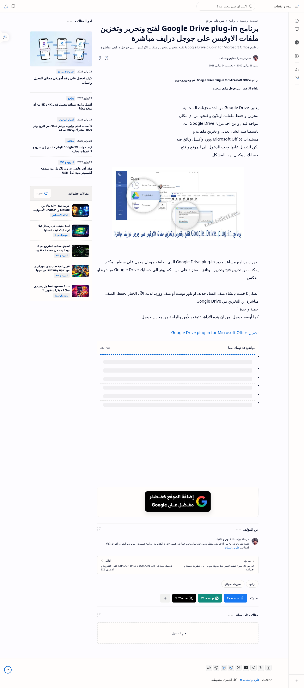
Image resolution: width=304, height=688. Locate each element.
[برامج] (252, 584)
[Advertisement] (135, 113)
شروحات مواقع (66, 71)
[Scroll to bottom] (8, 670)
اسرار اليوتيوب (66, 119)
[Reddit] (209, 668)
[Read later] (106, 58)
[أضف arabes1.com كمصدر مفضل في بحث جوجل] (178, 501)
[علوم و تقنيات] (235, 58)
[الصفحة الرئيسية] (297, 21)
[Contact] (297, 77)
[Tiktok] (224, 668)
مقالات (70, 141)
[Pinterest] (216, 668)
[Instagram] (231, 668)
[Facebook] (268, 668)
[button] (297, 6)
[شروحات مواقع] (232, 584)
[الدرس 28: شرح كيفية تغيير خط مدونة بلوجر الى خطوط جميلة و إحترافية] (218, 565)
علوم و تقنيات (283, 6)
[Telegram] (253, 668)
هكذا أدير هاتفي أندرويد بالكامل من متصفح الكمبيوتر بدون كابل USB (66, 170)
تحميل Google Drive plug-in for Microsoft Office (215, 332)
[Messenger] (239, 668)
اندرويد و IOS (67, 162)
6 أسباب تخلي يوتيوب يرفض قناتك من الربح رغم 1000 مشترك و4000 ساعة (62, 128)
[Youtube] (246, 668)
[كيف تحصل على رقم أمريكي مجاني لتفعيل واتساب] (61, 48)
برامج (71, 98)
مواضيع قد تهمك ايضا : (240, 347)
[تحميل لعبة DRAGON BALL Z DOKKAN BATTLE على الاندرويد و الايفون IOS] (137, 565)
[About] (297, 69)
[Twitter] (261, 668)
